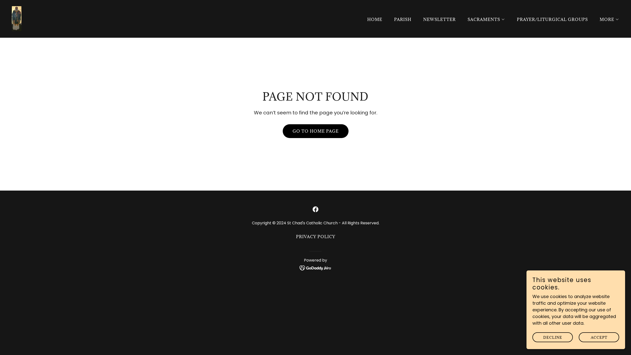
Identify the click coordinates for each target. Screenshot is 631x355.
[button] (484, 19)
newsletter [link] (439, 19)
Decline (552, 337)
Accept (599, 337)
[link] (16, 18)
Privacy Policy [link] (315, 236)
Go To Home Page (316, 131)
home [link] (374, 19)
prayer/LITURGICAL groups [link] (552, 19)
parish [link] (402, 19)
